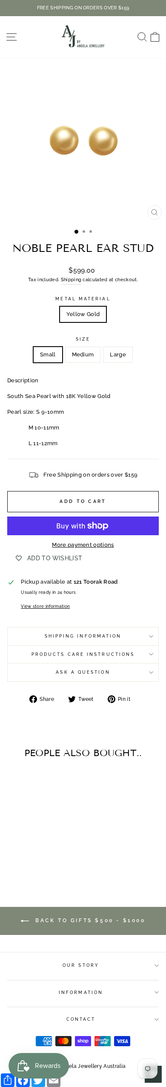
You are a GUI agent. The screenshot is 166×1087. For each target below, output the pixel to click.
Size (83, 339)
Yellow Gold (83, 314)
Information (81, 992)
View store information (45, 606)
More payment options (83, 545)
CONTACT (81, 1019)
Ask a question (83, 672)
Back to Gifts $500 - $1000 (88, 920)
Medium (83, 354)
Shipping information (83, 635)
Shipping (71, 279)
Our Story (81, 965)
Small (48, 354)
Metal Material (82, 298)
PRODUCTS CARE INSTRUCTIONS (83, 654)
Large (118, 354)
